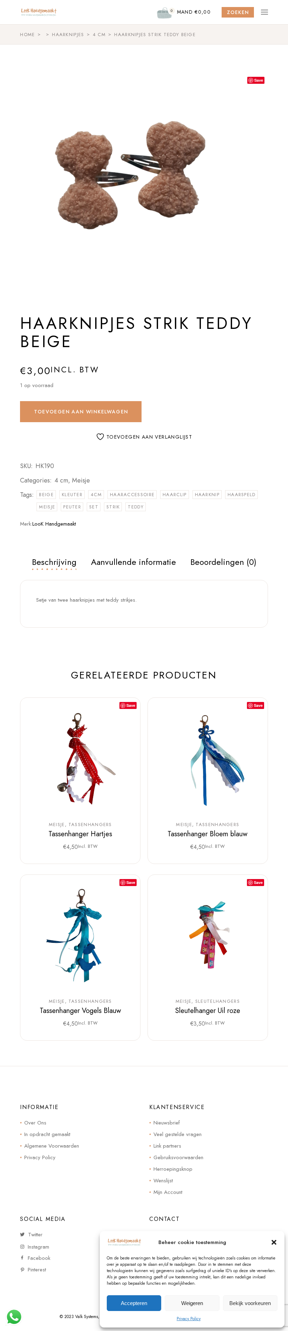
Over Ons (35, 1123)
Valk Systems (86, 1316)
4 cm (61, 480)
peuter (72, 507)
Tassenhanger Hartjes (80, 834)
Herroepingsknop (172, 1169)
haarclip (174, 494)
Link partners (167, 1146)
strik (113, 507)
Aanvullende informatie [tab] (133, 562)
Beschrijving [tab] (54, 562)
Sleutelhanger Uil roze (207, 1011)
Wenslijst (163, 1180)
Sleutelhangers (217, 1001)
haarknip (207, 494)
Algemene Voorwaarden (51, 1146)
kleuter (72, 494)
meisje (47, 507)
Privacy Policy (189, 1319)
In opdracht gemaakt (47, 1134)
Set (93, 507)
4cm (96, 494)
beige (46, 494)
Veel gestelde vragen (177, 1134)
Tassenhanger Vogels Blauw (80, 1011)
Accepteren (134, 1303)
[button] (273, 1242)
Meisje (81, 480)
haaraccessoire (132, 494)
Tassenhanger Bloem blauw (208, 834)
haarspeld (242, 494)
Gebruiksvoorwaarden (178, 1157)
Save (258, 80)
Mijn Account (167, 1192)
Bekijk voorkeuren (250, 1303)
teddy (136, 507)
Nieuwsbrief (166, 1123)
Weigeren (192, 1303)
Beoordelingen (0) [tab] (223, 562)
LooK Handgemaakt (54, 524)
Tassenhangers (90, 824)
